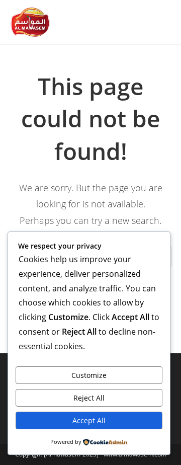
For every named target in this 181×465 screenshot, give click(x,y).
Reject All (89, 398)
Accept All (89, 420)
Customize (89, 375)
